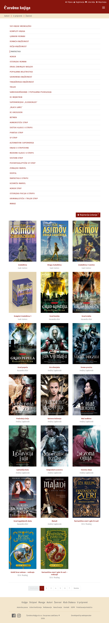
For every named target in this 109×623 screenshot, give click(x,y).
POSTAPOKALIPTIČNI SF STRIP (22, 163)
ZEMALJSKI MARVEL (18, 168)
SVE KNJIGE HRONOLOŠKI (20, 26)
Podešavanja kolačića (84, 607)
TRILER (13, 87)
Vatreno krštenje (54, 419)
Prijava (70, 2)
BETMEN (13, 117)
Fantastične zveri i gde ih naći (86, 521)
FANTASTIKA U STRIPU (19, 178)
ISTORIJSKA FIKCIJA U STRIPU (22, 193)
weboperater (86, 615)
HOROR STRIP (16, 188)
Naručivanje (57, 607)
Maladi (54, 521)
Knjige (25, 602)
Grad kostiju (54, 316)
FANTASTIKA (16, 51)
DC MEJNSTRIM (16, 97)
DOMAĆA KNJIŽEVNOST (19, 41)
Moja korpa (102, 2)
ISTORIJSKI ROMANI (18, 62)
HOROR (13, 56)
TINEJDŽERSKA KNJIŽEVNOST (22, 82)
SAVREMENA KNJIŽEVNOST (21, 77)
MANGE (13, 204)
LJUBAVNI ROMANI (17, 36)
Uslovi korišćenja (35, 607)
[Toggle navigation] (103, 8)
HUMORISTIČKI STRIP (19, 122)
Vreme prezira (86, 367)
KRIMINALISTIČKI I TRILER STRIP (24, 198)
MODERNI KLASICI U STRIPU (22, 153)
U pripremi (17, 16)
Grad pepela (23, 367)
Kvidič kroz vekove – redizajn (22, 572)
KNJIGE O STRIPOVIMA (19, 148)
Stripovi (33, 602)
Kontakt (66, 607)
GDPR (73, 607)
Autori (6, 16)
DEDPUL (13, 173)
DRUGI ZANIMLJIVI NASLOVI (21, 67)
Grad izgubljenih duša (23, 521)
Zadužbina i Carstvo (86, 265)
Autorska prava (22, 607)
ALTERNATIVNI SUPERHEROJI (22, 143)
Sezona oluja (86, 470)
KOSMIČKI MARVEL (18, 183)
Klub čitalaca (69, 602)
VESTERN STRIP (16, 158)
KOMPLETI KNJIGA (17, 31)
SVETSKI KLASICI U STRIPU (21, 127)
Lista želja (91, 2)
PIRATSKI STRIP (16, 133)
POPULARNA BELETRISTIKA (21, 72)
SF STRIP (13, 138)
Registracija (79, 2)
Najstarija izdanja (88, 215)
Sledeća (76, 588)
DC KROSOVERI (16, 112)
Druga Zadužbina (54, 265)
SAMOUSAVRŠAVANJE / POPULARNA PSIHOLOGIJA (30, 92)
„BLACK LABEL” (16, 107)
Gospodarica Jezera (54, 470)
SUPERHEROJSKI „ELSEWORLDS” (23, 102)
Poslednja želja (22, 419)
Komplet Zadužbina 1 (22, 316)
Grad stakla (86, 316)
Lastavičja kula (22, 470)
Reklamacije (47, 607)
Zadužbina (22, 265)
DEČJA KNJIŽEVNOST (18, 46)
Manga (41, 602)
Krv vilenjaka (54, 367)
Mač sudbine (86, 419)
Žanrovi (29, 16)
